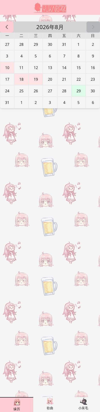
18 (21, 79)
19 (36, 79)
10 (7, 67)
